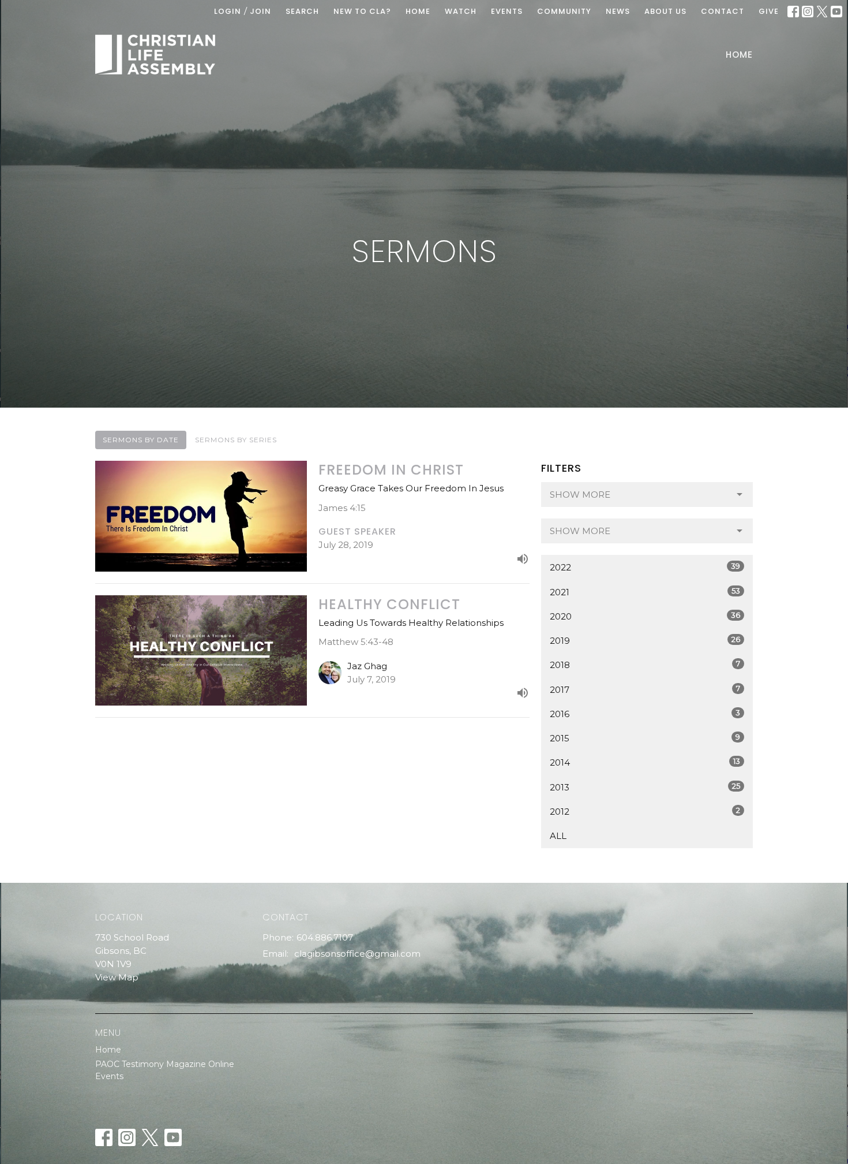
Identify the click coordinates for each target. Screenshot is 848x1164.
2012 (645, 811)
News (618, 11)
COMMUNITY (564, 11)
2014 (645, 762)
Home (739, 54)
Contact (722, 11)
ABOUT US (665, 11)
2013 (645, 787)
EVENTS (507, 11)
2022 (645, 567)
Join (260, 11)
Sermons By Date (141, 439)
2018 (645, 664)
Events (109, 1076)
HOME (418, 11)
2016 (645, 713)
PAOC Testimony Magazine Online (164, 1064)
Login (227, 11)
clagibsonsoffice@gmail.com (357, 953)
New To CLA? (362, 11)
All (558, 835)
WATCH (460, 11)
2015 (645, 738)
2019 (645, 640)
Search (302, 11)
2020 (645, 616)
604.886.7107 (325, 937)
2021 (645, 592)
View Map (116, 977)
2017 (645, 689)
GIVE (769, 11)
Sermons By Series (236, 439)
